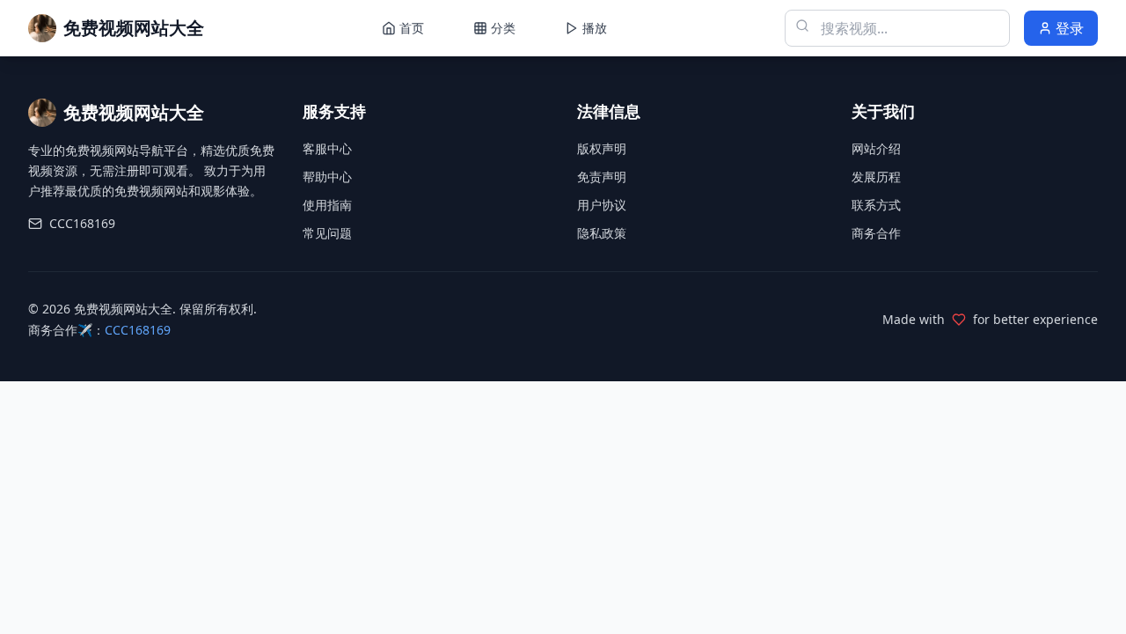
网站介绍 (876, 148)
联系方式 (876, 204)
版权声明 (601, 148)
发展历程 (876, 176)
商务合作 (876, 233)
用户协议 (601, 204)
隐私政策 (601, 233)
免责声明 (601, 176)
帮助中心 (327, 176)
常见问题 (327, 233)
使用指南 (327, 204)
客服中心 (327, 148)
